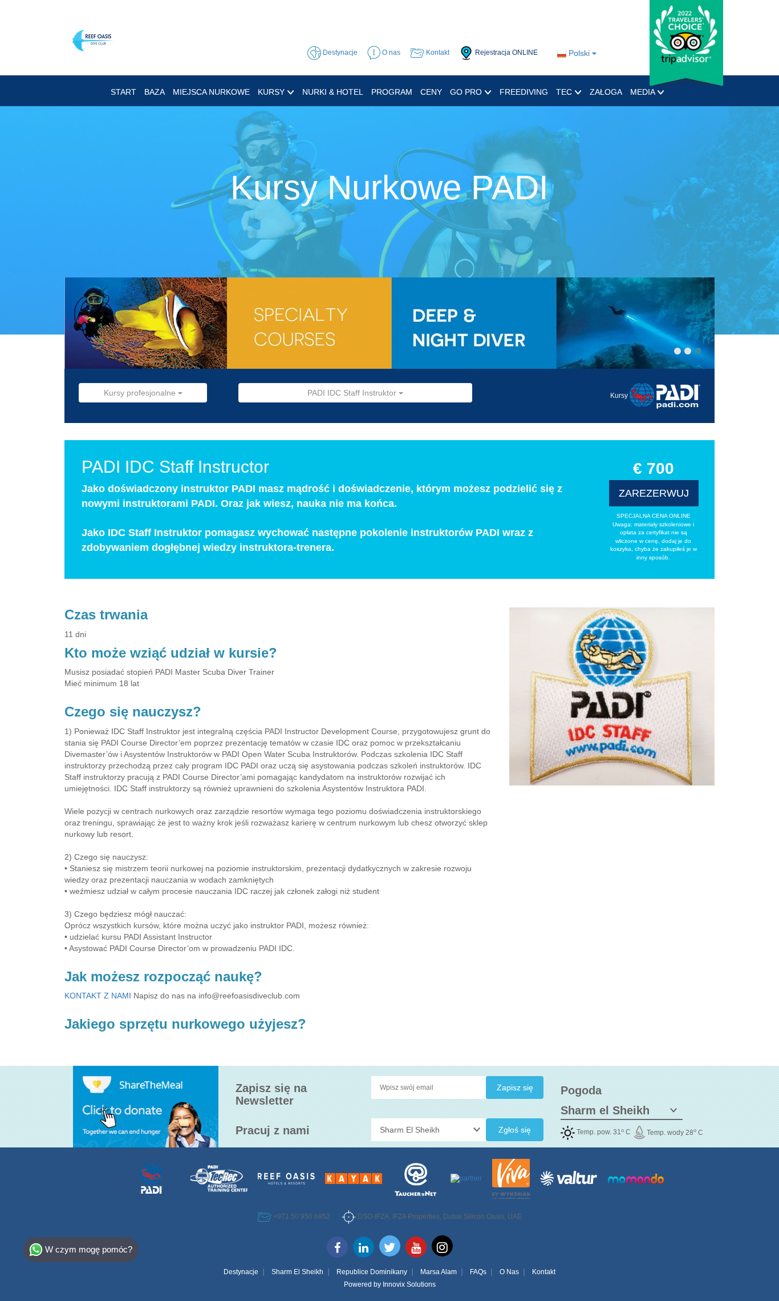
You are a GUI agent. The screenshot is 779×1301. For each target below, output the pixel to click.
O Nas (509, 1272)
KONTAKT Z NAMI (98, 995)
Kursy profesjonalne (141, 392)
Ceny (431, 91)
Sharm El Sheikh (297, 1272)
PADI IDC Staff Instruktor (353, 392)
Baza (154, 91)
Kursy (272, 91)
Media (643, 91)
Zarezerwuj (654, 493)
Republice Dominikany (371, 1272)
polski (579, 53)
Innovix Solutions (409, 1284)
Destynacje (241, 1272)
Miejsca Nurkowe (211, 91)
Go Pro (467, 91)
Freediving (524, 91)
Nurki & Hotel (332, 91)
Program (391, 91)
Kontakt (543, 1272)
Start (123, 91)
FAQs (478, 1272)
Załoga (606, 91)
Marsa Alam (438, 1272)
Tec (565, 91)
